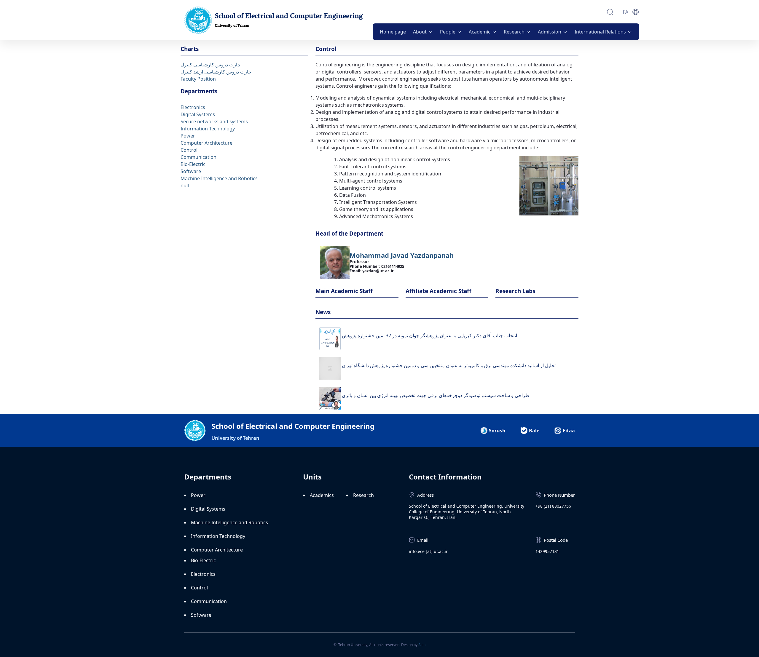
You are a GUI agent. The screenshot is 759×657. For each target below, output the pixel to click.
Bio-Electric (193, 164)
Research (363, 495)
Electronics (193, 107)
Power (188, 135)
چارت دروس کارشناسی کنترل (210, 64)
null (185, 185)
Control (189, 150)
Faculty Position (198, 79)
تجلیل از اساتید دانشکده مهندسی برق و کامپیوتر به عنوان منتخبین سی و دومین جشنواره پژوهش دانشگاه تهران (449, 365)
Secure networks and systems (214, 121)
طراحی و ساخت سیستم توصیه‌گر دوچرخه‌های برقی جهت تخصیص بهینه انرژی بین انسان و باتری (435, 395)
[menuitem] (393, 31)
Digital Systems (198, 114)
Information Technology (208, 128)
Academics (322, 495)
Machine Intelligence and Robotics (219, 178)
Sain (421, 644)
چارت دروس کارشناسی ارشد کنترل (216, 71)
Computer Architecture (206, 143)
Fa (625, 12)
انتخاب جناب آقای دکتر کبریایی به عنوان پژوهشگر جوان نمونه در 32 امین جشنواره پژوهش (429, 335)
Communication (198, 157)
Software (191, 171)
